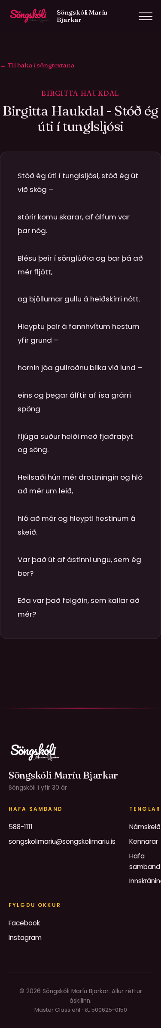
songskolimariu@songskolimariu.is (62, 841)
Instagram (25, 937)
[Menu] (145, 16)
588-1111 (21, 826)
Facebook (24, 923)
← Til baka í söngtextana (37, 65)
